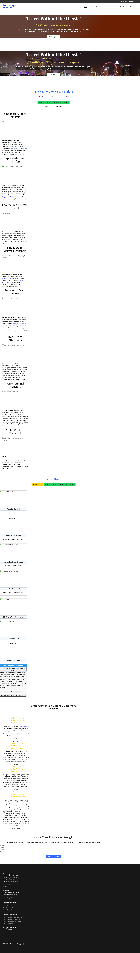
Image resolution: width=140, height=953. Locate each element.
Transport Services (96, 6)
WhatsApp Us (53, 37)
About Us (122, 6)
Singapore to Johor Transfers (11, 919)
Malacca (9, 282)
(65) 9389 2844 (9, 880)
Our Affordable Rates (9, 908)
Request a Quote (44, 102)
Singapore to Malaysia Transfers (13, 917)
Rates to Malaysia (8, 923)
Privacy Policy (7, 885)
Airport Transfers (8, 906)
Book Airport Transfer (61, 102)
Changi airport (24, 726)
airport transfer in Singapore (18, 148)
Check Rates (37, 484)
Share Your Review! (53, 856)
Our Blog (132, 6)
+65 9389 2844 (124, 1)
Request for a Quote (9, 910)
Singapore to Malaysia (9, 197)
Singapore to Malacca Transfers (12, 921)
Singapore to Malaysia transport (12, 278)
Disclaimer (6, 887)
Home (85, 6)
